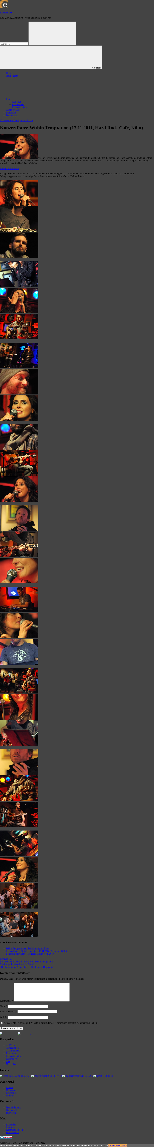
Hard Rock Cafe (18, 961)
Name (4, 1006)
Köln (28, 961)
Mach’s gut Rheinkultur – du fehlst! (17, 964)
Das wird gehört (13, 1107)
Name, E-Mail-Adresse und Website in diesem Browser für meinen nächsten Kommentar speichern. (51, 1023)
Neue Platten (12, 76)
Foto (8, 961)
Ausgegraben (12, 1048)
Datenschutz (12, 115)
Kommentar (6, 1000)
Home (9, 73)
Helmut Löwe (26, 120)
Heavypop (11, 1090)
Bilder (3, 961)
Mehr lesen (121, 1145)
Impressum (11, 112)
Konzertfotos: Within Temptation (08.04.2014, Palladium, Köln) (36, 951)
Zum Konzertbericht (9, 168)
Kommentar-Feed (14, 1129)
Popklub (10, 1095)
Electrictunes (6, 12)
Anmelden (11, 1124)
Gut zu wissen (13, 110)
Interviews (11, 1053)
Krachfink (11, 1093)
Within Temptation (44, 961)
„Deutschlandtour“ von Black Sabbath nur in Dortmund (26, 967)
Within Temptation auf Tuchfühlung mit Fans (27, 948)
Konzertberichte (19, 107)
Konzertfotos (18, 104)
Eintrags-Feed (12, 1127)
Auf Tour (16, 101)
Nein (113, 1145)
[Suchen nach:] (14, 43)
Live (8, 99)
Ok (109, 1145)
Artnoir (9, 1087)
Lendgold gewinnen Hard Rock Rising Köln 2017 (30, 953)
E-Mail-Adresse (8, 1011)
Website (4, 1017)
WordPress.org (13, 1132)
